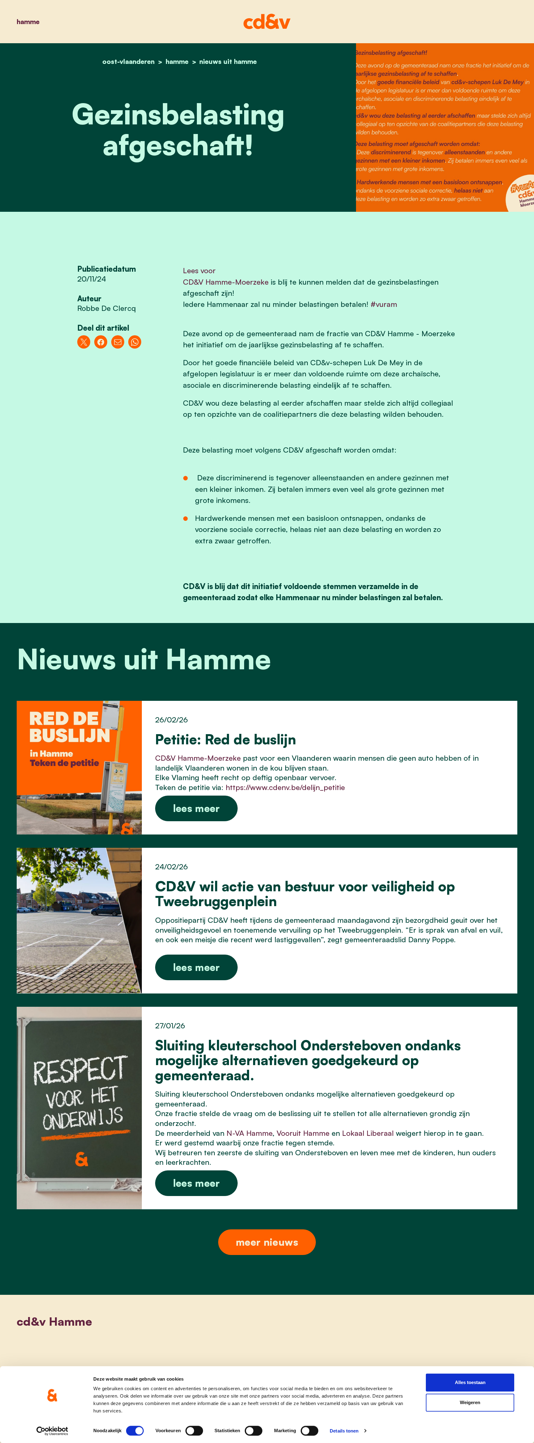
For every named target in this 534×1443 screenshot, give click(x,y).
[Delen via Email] (118, 342)
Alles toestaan (470, 1382)
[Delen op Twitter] (84, 342)
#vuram (384, 304)
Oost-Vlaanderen (128, 61)
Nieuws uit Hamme (228, 61)
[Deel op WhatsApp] (135, 342)
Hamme (28, 21)
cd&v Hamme (54, 1321)
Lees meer (196, 808)
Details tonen (344, 1430)
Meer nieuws (267, 1242)
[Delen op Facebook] (101, 342)
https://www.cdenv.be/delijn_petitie (285, 787)
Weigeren (470, 1402)
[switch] (194, 1431)
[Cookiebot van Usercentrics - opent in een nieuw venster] (52, 1431)
